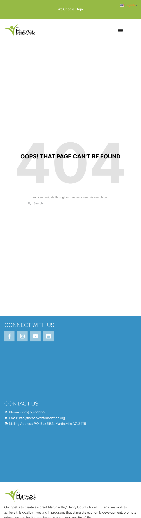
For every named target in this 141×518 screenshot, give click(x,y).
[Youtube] (35, 336)
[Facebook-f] (9, 336)
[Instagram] (22, 336)
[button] (120, 30)
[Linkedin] (48, 336)
